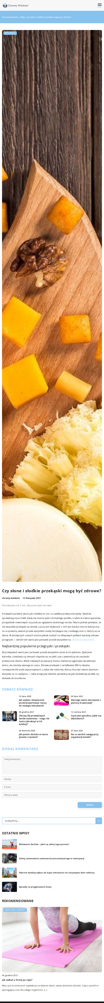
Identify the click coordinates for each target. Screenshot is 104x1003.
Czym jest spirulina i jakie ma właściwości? (86, 717)
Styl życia (10, 33)
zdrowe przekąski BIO (83, 639)
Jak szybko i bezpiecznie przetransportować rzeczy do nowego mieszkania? (33, 703)
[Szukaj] (98, 820)
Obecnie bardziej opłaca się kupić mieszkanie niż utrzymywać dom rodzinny (57, 872)
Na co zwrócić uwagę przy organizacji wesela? (84, 736)
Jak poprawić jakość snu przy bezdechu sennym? (27, 979)
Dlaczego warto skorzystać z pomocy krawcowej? (86, 701)
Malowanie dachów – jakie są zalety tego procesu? (44, 844)
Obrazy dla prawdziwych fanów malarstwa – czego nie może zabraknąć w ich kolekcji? (34, 720)
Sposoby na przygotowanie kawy (35, 887)
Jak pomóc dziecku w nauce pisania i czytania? (33, 736)
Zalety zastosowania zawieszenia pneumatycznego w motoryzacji (51, 858)
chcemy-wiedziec (11, 598)
